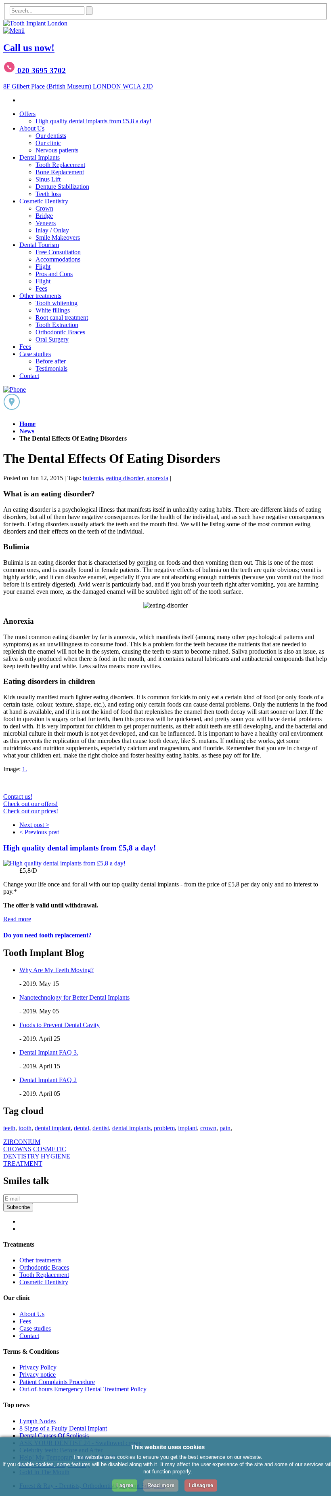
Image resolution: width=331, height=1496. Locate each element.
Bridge (44, 215)
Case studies (35, 353)
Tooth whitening (57, 303)
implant (187, 1128)
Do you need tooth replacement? (47, 935)
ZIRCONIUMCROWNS (21, 1145)
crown (208, 1128)
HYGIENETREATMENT (36, 1160)
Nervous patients (57, 150)
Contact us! (17, 796)
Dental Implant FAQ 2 (48, 1079)
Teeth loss (48, 193)
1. (24, 769)
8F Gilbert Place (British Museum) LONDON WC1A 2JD (78, 86)
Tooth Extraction (57, 324)
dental (81, 1128)
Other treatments (40, 295)
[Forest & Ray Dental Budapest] (35, 23)
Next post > (34, 824)
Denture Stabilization (62, 186)
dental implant (53, 1128)
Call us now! (28, 47)
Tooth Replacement (60, 164)
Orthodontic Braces (60, 332)
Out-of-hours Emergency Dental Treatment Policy (83, 1389)
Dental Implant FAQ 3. (48, 1052)
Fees (41, 288)
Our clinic (48, 142)
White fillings (53, 310)
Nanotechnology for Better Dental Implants (74, 997)
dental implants (131, 1128)
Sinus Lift (48, 179)
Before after (51, 361)
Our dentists (51, 135)
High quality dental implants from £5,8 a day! (93, 121)
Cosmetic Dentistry (43, 201)
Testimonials (51, 368)
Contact (29, 375)
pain (225, 1128)
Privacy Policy (38, 1367)
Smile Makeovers (58, 237)
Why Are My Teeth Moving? (56, 969)
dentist (100, 1128)
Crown (44, 208)
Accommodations (58, 259)
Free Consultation (58, 252)
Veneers (46, 222)
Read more (17, 919)
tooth (25, 1128)
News (26, 431)
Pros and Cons (54, 273)
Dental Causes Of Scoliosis (54, 1435)
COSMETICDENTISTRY (34, 1153)
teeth (9, 1128)
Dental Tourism (39, 244)
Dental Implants (39, 157)
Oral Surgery (52, 339)
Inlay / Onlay (52, 230)
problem (164, 1128)
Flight (43, 266)
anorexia (157, 478)
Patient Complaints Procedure (57, 1381)
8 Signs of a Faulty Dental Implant (63, 1428)
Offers (27, 113)
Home (27, 423)
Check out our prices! (30, 811)
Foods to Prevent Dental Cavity (59, 1024)
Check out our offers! (30, 803)
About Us (31, 128)
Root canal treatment (62, 317)
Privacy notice (37, 1374)
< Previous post (39, 832)
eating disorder (124, 478)
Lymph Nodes (37, 1421)
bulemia (93, 478)
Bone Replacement (60, 172)
